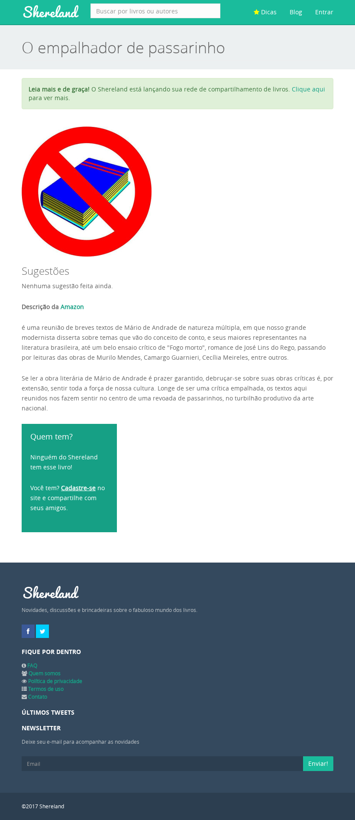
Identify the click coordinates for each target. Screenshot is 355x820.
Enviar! (318, 763)
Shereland (49, 12)
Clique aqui (308, 89)
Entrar (324, 12)
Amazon (72, 307)
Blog (296, 12)
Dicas (268, 12)
